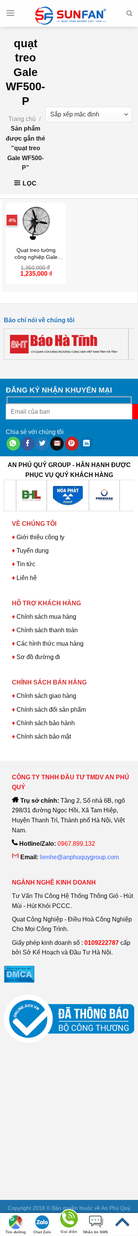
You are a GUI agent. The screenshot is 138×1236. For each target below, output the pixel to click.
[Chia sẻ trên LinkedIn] (86, 444)
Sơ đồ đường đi (38, 657)
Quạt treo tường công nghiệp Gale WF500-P (36, 253)
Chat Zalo (42, 1232)
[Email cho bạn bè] (57, 444)
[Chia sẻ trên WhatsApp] (13, 444)
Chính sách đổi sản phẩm (51, 709)
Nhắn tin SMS (95, 1232)
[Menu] (10, 13)
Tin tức (25, 564)
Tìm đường (15, 1232)
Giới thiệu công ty (40, 537)
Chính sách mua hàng (45, 616)
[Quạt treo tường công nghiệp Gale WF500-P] (36, 223)
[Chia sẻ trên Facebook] (27, 444)
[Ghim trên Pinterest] (72, 444)
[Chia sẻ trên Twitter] (42, 444)
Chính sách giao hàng (46, 696)
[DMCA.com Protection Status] (19, 973)
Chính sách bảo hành (45, 723)
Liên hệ (26, 578)
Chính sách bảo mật (43, 736)
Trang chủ (22, 119)
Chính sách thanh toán (47, 630)
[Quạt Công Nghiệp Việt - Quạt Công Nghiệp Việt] (70, 13)
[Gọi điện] (69, 1220)
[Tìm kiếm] (129, 13)
